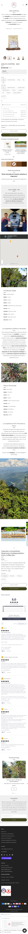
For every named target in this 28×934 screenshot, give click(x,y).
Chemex (14, 90)
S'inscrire (14, 819)
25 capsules (12, 575)
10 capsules (4, 575)
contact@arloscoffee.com (7, 848)
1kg (23, 79)
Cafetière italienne (5, 90)
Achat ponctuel (6, 914)
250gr (3, 79)
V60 (3, 92)
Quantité (3, 96)
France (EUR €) (13, 900)
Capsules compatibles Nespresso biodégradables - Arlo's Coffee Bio (13, 553)
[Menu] (1, 5)
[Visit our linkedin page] (7, 855)
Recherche (3, 831)
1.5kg (3, 82)
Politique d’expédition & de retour (8, 840)
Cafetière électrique (11, 87)
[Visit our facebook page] (1, 855)
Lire (14, 788)
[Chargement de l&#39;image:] (14, 777)
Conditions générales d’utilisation (8, 842)
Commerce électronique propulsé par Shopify (14, 909)
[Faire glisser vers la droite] (26, 58)
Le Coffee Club (6, 918)
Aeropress (20, 90)
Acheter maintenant (14, 134)
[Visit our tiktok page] (9, 855)
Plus (9, 570)
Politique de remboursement (7, 835)
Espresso (8, 92)
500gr (19, 79)
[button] (13, 518)
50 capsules (19, 575)
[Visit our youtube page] (12, 855)
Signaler (9, 651)
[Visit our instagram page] (4, 855)
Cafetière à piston (21, 87)
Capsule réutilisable (17, 92)
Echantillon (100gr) (11, 79)
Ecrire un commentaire (14, 618)
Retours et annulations (6, 838)
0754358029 (4, 851)
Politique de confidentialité (7, 833)
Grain (3, 87)
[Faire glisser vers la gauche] (2, 58)
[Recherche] (23, 5)
